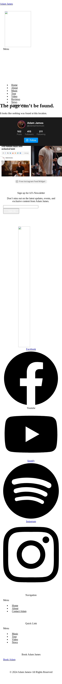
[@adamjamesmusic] (21, 124)
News (15, 642)
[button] (16, 64)
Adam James (6, 4)
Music (15, 633)
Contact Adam (19, 611)
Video (15, 639)
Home (15, 605)
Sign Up (12, 211)
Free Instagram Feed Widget (32, 181)
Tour (14, 636)
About (15, 608)
